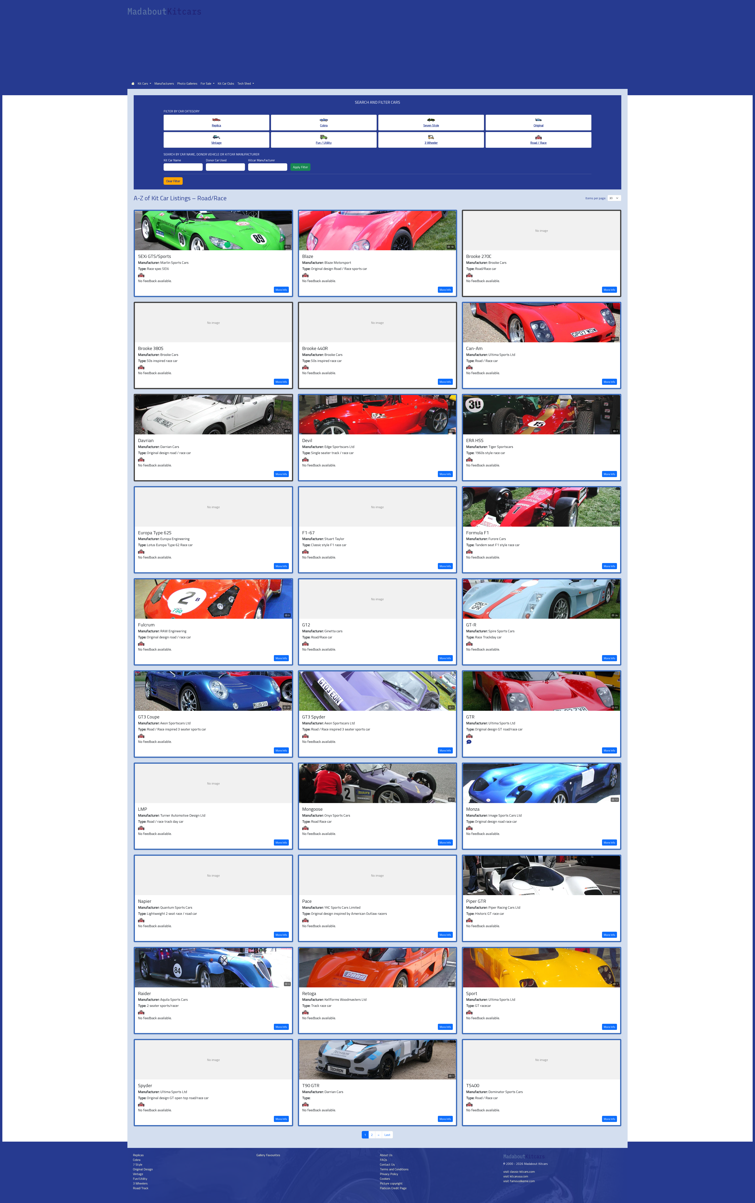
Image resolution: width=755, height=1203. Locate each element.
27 (616, 339)
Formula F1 (477, 532)
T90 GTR (310, 1085)
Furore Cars (497, 538)
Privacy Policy (389, 1174)
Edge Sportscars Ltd (339, 446)
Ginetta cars (333, 631)
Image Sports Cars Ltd (505, 815)
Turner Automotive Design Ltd (182, 815)
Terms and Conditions (394, 1169)
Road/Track (140, 1188)
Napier (144, 901)
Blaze (307, 256)
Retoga (309, 993)
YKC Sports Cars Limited (342, 907)
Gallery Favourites (268, 1155)
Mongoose (312, 808)
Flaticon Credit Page (393, 1188)
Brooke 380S (150, 348)
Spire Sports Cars (501, 631)
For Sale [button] (206, 83)
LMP (142, 808)
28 (288, 707)
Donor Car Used (216, 160)
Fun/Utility (140, 1178)
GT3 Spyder (313, 716)
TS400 (472, 1085)
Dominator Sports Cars (505, 1091)
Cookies (385, 1178)
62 (616, 707)
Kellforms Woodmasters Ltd (345, 999)
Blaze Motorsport (337, 262)
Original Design (143, 1169)
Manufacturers (164, 83)
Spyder (145, 1085)
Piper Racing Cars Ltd (504, 907)
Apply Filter (300, 167)
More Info (281, 290)
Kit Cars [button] (143, 83)
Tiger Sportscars (500, 446)
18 (452, 247)
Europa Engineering (175, 538)
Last (387, 1134)
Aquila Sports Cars (174, 999)
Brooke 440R (315, 348)
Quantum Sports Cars (176, 907)
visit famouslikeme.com (519, 1181)
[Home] (133, 83)
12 (616, 799)
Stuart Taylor (334, 538)
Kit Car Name (172, 160)
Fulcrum (146, 624)
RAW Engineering (173, 631)
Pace (307, 901)
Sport (471, 993)
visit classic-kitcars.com (519, 1171)
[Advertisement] (377, 48)
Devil (307, 440)
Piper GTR (476, 901)
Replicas (138, 1155)
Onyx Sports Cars (337, 815)
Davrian (146, 440)
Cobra (136, 1159)
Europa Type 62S (154, 532)
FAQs (383, 1159)
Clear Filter (173, 181)
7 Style (137, 1164)
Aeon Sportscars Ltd (175, 723)
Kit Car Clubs (226, 83)
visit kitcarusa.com (515, 1176)
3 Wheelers (140, 1183)
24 (616, 615)
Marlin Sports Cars (174, 262)
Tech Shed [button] (244, 83)
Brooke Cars (497, 262)
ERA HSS (474, 440)
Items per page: (595, 198)
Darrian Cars (169, 446)
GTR (470, 716)
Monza (473, 808)
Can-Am (474, 348)
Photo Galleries (187, 83)
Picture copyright (391, 1183)
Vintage (138, 1174)
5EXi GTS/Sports (154, 256)
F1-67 (308, 532)
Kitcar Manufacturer (261, 160)
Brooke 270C (479, 256)
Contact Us (387, 1164)
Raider (144, 993)
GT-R (471, 624)
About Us (386, 1155)
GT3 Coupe (148, 716)
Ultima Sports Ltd (501, 354)
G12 (306, 624)
